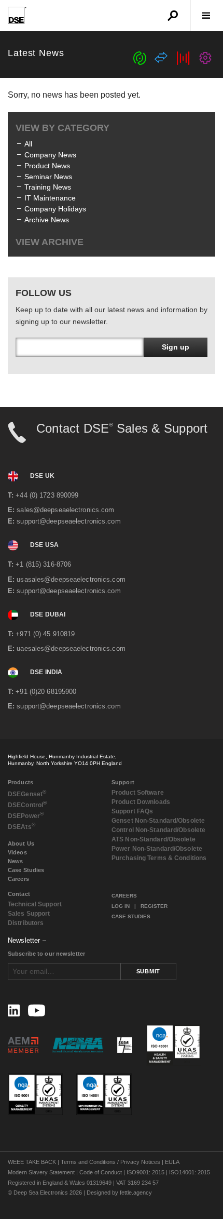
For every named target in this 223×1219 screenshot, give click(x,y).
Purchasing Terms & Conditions (159, 858)
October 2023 (46, 403)
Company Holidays (55, 209)
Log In (121, 906)
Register (154, 906)
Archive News (46, 220)
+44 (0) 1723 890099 (43, 495)
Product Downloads (141, 802)
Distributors (26, 923)
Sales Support (29, 913)
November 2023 (50, 392)
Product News (47, 166)
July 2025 (40, 273)
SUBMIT (148, 971)
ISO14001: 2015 (189, 1172)
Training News (47, 187)
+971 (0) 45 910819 (41, 634)
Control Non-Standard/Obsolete (158, 830)
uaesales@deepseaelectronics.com (67, 648)
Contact (19, 894)
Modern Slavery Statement (41, 1172)
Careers (18, 879)
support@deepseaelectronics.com (64, 521)
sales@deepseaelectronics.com (61, 510)
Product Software (138, 792)
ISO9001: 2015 (145, 1172)
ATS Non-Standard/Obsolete (154, 839)
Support (123, 782)
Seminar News (48, 176)
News (15, 861)
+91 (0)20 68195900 (42, 691)
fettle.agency (136, 1192)
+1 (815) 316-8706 (39, 564)
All (28, 144)
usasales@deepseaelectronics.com (67, 579)
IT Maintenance (50, 198)
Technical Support (35, 904)
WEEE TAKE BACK (32, 1162)
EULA (172, 1162)
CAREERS (124, 896)
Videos (17, 852)
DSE (27, 793)
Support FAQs (132, 811)
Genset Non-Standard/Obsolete (158, 820)
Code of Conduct (100, 1172)
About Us (21, 843)
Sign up (175, 347)
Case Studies (26, 870)
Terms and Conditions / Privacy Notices (110, 1162)
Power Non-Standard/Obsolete (157, 848)
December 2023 (50, 381)
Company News (50, 155)
